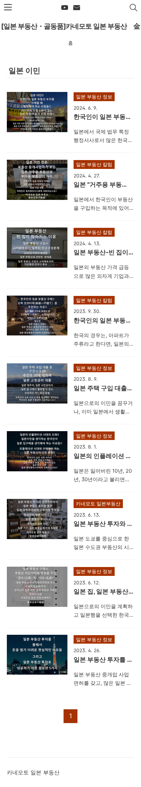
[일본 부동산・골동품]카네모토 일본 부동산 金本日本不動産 (70, 29)
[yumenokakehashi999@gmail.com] (77, 7)
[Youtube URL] (65, 7)
